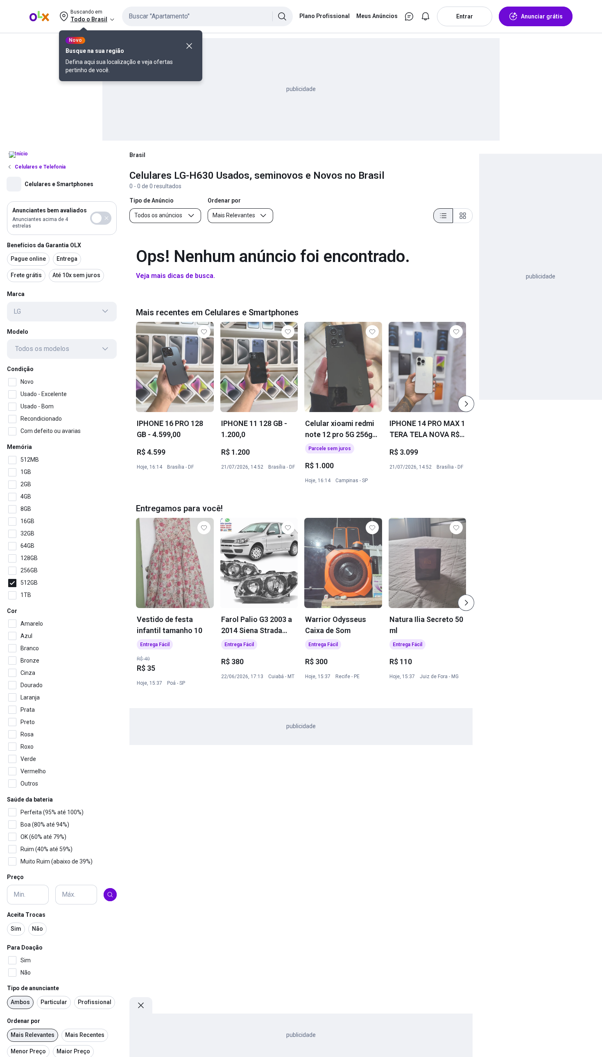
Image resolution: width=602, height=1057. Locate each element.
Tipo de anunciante (33, 988)
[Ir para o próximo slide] (466, 404)
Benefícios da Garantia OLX (44, 244)
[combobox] (207, 16)
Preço (15, 877)
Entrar (464, 16)
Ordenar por (23, 1021)
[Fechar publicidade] (140, 1005)
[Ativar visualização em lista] (443, 215)
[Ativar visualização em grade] (463, 215)
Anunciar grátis (542, 16)
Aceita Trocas (26, 914)
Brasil (137, 155)
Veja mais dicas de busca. (175, 276)
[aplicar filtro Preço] (110, 894)
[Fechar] (189, 46)
